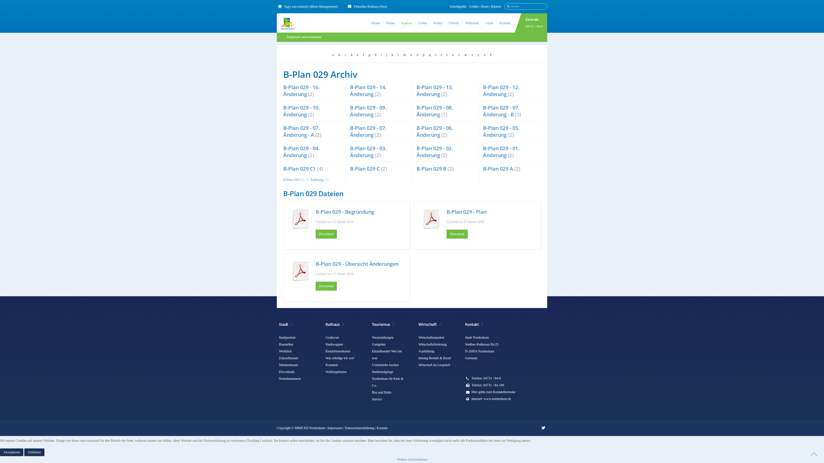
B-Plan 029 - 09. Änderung (368, 111)
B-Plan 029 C (365, 168)
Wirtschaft (472, 23)
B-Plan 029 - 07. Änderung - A (301, 131)
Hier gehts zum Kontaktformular (493, 392)
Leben (422, 23)
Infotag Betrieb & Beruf (434, 358)
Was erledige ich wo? (340, 358)
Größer (474, 6)
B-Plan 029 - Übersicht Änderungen (357, 263)
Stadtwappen (334, 344)
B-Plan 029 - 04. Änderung (301, 152)
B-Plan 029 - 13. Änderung (435, 91)
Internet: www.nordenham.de (491, 399)
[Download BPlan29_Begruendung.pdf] (300, 219)
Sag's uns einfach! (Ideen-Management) (311, 6)
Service (377, 399)
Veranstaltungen (383, 337)
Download (326, 234)
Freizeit (454, 23)
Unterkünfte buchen (385, 365)
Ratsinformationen (338, 351)
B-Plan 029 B (431, 168)
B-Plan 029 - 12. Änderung (501, 91)
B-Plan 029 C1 (299, 168)
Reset (485, 6)
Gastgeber (379, 344)
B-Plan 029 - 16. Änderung (301, 91)
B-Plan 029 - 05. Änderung (501, 131)
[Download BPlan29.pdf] (431, 219)
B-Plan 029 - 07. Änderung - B (501, 111)
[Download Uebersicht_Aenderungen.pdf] (300, 271)
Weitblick (285, 351)
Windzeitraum (288, 365)
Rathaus (406, 23)
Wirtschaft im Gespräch (434, 365)
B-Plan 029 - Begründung (345, 211)
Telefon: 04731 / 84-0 (486, 378)
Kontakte (332, 365)
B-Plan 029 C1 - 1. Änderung (303, 180)
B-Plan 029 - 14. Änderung (368, 91)
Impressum (334, 428)
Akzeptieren (11, 452)
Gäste (489, 23)
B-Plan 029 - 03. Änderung (368, 152)
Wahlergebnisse (336, 372)
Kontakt (505, 23)
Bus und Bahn (381, 392)
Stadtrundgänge (382, 372)
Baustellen (286, 344)
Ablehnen (34, 452)
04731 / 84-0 (534, 26)
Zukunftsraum (288, 358)
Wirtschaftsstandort (431, 337)
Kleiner (496, 6)
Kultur (437, 23)
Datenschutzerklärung (359, 428)
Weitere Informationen (412, 459)
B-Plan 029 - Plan (466, 211)
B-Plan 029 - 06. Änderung (435, 131)
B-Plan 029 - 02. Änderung (435, 152)
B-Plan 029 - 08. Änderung (435, 111)
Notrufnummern (290, 378)
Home (375, 23)
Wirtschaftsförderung (432, 344)
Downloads (287, 372)
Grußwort (332, 337)
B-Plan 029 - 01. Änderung (501, 152)
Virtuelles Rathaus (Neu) (370, 6)
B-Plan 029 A (498, 168)
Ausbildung (426, 351)
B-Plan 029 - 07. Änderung (368, 131)
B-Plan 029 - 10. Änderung (301, 111)
